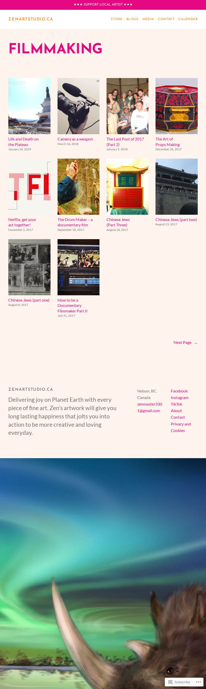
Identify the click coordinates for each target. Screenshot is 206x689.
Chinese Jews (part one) (28, 300)
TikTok (176, 404)
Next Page (186, 342)
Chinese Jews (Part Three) (118, 222)
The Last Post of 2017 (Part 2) (125, 141)
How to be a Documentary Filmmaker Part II (72, 305)
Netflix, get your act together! (22, 222)
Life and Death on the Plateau (23, 141)
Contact (178, 417)
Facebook (179, 390)
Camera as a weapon (75, 138)
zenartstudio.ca (30, 19)
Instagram (179, 397)
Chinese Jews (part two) (176, 219)
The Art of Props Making (168, 141)
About (176, 410)
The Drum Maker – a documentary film (75, 222)
